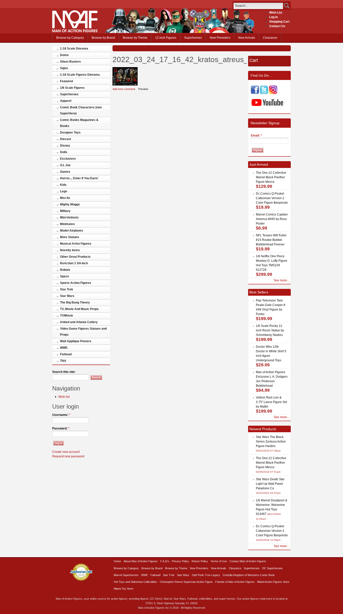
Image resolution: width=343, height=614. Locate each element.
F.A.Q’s (164, 561)
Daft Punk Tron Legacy (206, 575)
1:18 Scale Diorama (74, 48)
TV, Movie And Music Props (79, 309)
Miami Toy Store (123, 588)
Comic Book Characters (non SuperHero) (81, 110)
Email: (256, 135)
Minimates (67, 224)
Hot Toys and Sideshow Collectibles (135, 581)
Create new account (66, 452)
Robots (65, 270)
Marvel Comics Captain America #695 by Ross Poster (272, 219)
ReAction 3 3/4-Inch (74, 263)
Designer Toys (70, 132)
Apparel (65, 101)
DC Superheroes (272, 568)
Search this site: (64, 372)
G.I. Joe (65, 165)
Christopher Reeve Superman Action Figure (186, 581)
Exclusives (68, 158)
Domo (64, 55)
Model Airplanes (71, 230)
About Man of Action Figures (141, 561)
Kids (63, 185)
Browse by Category (70, 37)
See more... (281, 280)
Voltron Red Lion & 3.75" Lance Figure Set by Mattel (271, 402)
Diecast (65, 139)
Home (117, 561)
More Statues (69, 237)
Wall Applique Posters (75, 341)
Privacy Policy (180, 561)
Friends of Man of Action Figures (235, 581)
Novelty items (70, 250)
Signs (64, 68)
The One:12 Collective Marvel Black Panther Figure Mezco (271, 177)
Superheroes (193, 37)
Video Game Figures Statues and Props (83, 331)
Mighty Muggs (70, 204)
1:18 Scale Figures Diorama (80, 74)
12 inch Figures (165, 37)
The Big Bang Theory (75, 302)
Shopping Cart (279, 21)
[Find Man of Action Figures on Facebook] (255, 93)
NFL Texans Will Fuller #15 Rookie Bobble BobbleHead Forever (271, 240)
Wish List (275, 12)
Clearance (270, 37)
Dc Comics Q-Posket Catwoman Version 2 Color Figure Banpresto (272, 198)
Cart (253, 60)
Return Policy (200, 561)
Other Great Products (75, 256)
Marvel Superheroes (126, 575)
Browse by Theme (135, 37)
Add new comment (123, 89)
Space (64, 276)
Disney (65, 145)
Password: (61, 428)
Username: (61, 415)
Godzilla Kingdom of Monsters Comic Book (249, 575)
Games (65, 171)
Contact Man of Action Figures (248, 561)
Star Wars (67, 296)
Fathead (66, 354)
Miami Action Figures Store (273, 581)
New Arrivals (246, 37)
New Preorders (220, 37)
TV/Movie (66, 315)
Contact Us (277, 26)
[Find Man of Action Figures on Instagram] (273, 93)
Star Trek (66, 289)
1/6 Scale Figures (72, 88)
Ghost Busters (70, 61)
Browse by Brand (103, 37)
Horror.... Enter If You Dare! (79, 178)
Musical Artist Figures (75, 243)
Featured (66, 81)
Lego (63, 191)
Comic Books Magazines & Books (79, 123)
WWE (64, 347)
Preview (143, 89)
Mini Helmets (69, 217)
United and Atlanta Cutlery (79, 322)
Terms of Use (218, 561)
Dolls (63, 152)
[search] (258, 6)
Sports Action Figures (75, 283)
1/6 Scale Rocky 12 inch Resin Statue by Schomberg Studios (270, 330)
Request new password (68, 456)
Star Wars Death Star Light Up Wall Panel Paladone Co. (270, 483)
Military (65, 211)
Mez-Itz (65, 198)
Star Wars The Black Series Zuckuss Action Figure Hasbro (271, 441)
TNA (63, 361)
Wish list (64, 397)
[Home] (74, 31)
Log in (273, 17)
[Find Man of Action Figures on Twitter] (264, 93)
